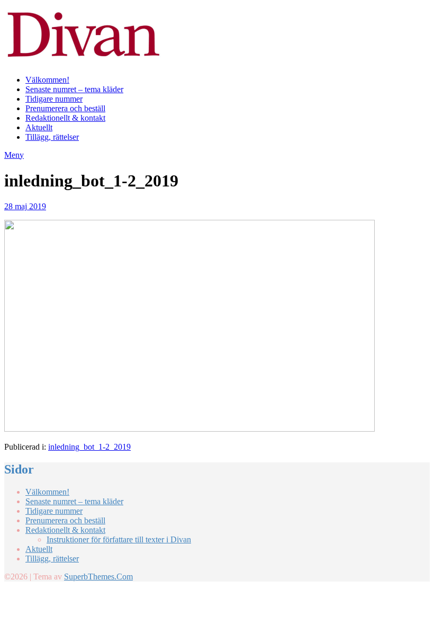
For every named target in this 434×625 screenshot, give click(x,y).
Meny (14, 154)
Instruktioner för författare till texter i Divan (119, 539)
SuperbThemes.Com (98, 576)
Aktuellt (38, 127)
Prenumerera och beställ (65, 108)
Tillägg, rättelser (52, 136)
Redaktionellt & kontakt (65, 117)
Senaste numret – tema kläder (74, 89)
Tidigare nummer (54, 98)
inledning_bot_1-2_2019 (89, 446)
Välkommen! (47, 79)
